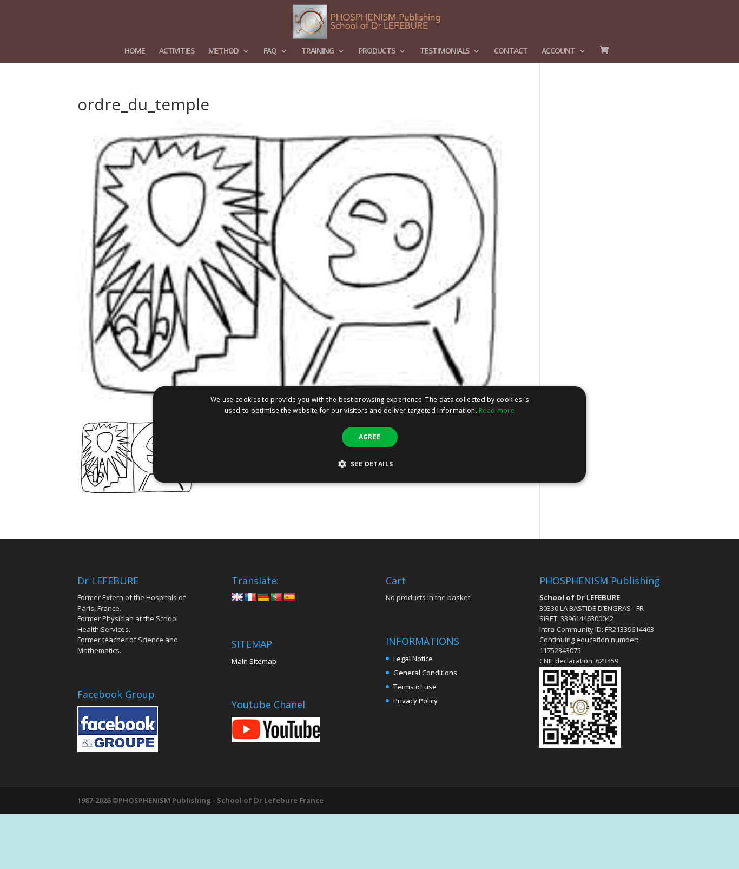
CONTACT (510, 51)
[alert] (369, 434)
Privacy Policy (415, 701)
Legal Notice (413, 658)
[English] (237, 598)
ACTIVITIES (176, 51)
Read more (496, 410)
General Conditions (425, 672)
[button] (369, 463)
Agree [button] (370, 437)
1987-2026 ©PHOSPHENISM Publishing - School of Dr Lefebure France (200, 800)
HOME (134, 51)
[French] (250, 598)
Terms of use (415, 687)
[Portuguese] (276, 598)
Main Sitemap (254, 661)
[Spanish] (289, 598)
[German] (263, 598)
